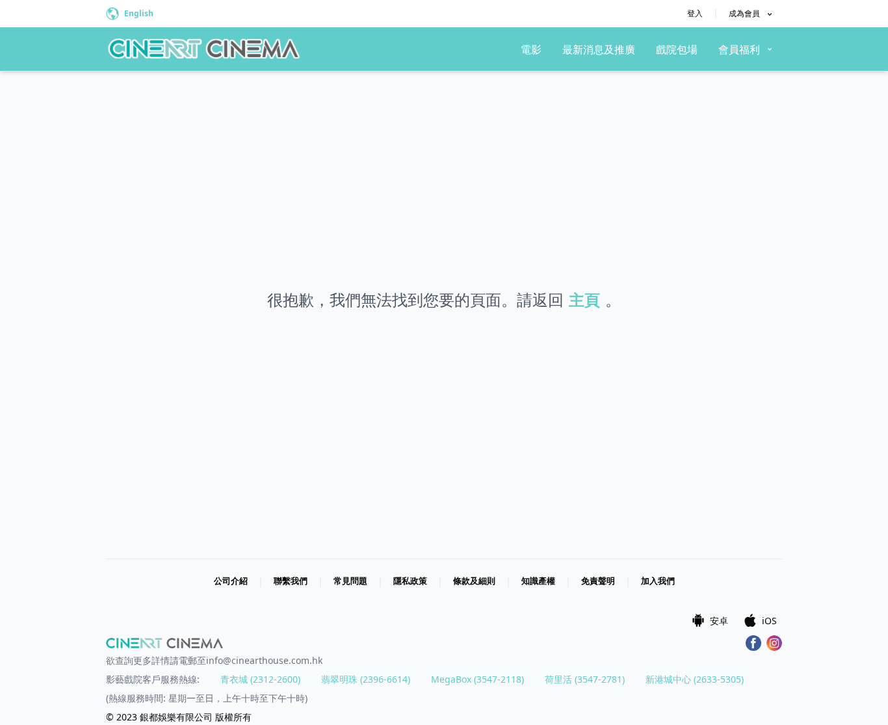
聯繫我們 (290, 581)
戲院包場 (677, 49)
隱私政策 (410, 581)
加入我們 (658, 581)
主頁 (584, 299)
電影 (531, 49)
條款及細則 (474, 581)
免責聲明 (598, 581)
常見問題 (350, 581)
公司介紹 (231, 581)
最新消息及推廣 (598, 49)
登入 (695, 13)
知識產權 (538, 581)
